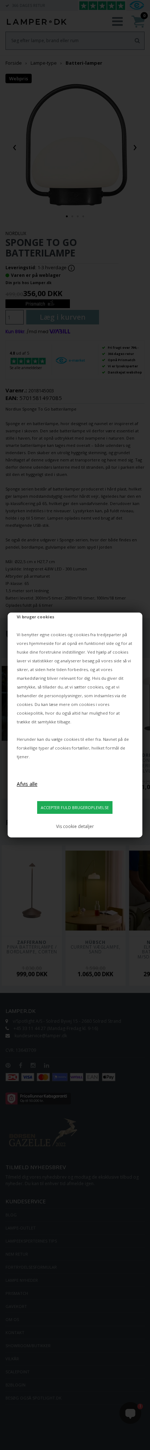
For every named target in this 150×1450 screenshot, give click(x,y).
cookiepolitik (30, 713)
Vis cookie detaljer (75, 826)
